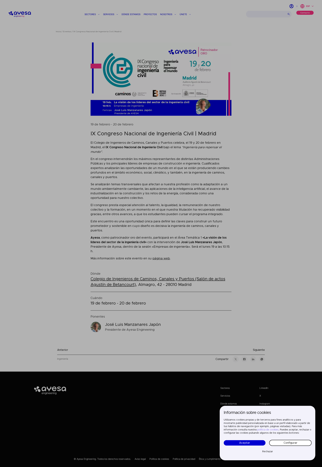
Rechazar (267, 451)
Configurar (290, 443)
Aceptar (244, 443)
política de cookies (268, 430)
